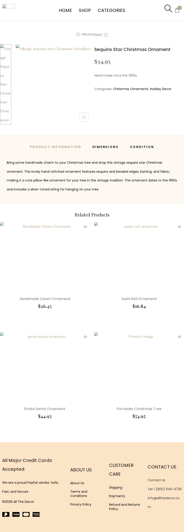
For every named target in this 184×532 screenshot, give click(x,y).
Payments (117, 496)
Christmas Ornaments (130, 89)
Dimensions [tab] (105, 147)
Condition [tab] (142, 147)
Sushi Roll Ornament (139, 298)
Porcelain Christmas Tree (139, 408)
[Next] (84, 48)
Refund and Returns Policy (124, 506)
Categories (111, 10)
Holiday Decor (160, 89)
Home (65, 10)
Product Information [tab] (55, 147)
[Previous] (23, 48)
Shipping (115, 487)
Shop (85, 10)
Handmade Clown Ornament (45, 298)
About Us (77, 483)
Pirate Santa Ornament (45, 408)
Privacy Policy (80, 504)
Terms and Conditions (78, 493)
